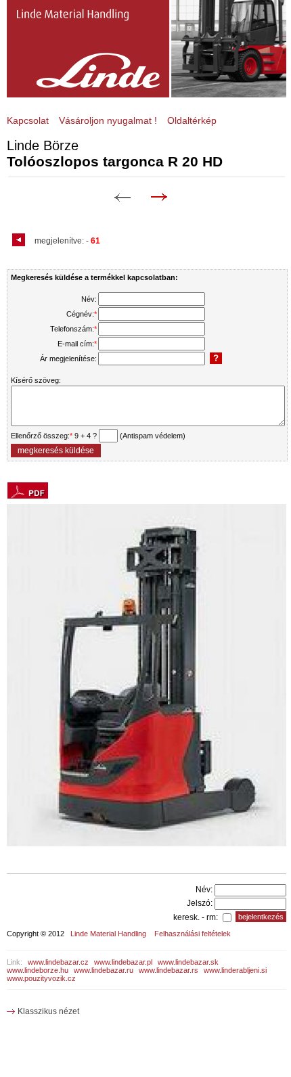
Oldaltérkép (192, 120)
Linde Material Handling (108, 934)
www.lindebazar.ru (103, 970)
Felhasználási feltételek (192, 934)
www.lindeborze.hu (37, 970)
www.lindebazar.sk (188, 962)
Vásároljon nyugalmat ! (108, 120)
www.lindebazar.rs (168, 970)
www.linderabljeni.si (235, 970)
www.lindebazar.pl (123, 962)
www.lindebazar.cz (58, 962)
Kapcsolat (28, 120)
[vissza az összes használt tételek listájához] (20, 241)
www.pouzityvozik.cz (41, 978)
